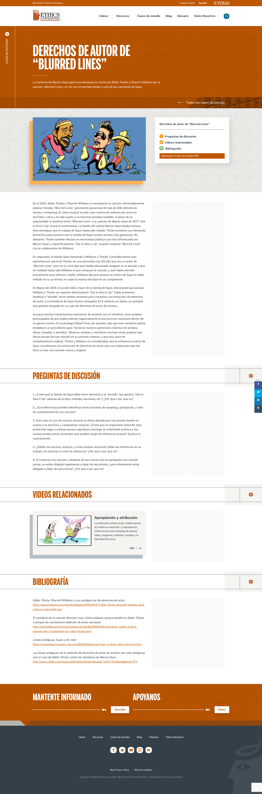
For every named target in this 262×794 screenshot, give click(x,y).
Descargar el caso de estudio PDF (180, 155)
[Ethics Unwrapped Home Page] (46, 14)
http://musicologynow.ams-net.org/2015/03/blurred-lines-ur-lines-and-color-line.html (87, 644)
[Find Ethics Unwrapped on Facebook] (113, 749)
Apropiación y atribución (116, 517)
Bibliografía (173, 148)
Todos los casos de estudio (205, 102)
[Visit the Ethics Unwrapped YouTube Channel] (131, 749)
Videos (103, 16)
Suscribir (120, 709)
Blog (169, 16)
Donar (221, 709)
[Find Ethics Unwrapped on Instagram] (140, 749)
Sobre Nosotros (204, 16)
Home (82, 737)
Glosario (183, 16)
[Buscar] (225, 16)
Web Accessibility (143, 770)
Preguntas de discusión (180, 136)
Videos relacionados (178, 142)
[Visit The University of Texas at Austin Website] (221, 3)
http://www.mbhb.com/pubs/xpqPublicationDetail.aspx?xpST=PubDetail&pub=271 (85, 661)
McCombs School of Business (48, 3)
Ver (132, 548)
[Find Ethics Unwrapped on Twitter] (122, 749)
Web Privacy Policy (119, 770)
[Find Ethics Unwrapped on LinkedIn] (148, 749)
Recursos (122, 16)
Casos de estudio (148, 16)
